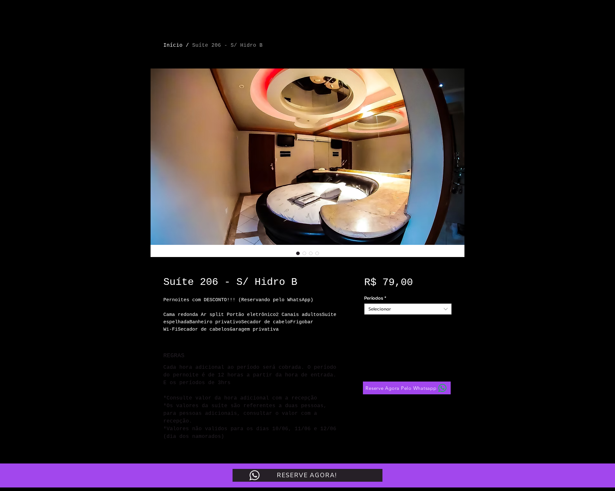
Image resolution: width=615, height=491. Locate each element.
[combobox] (408, 309)
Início (173, 45)
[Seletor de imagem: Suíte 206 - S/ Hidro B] (298, 253)
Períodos (375, 298)
